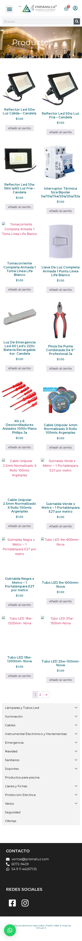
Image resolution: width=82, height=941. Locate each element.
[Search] (77, 21)
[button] (9, 9)
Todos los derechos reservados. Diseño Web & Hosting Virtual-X (41, 926)
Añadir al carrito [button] (19, 128)
